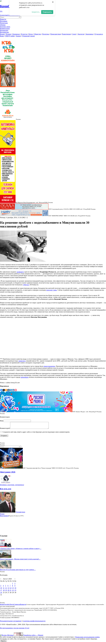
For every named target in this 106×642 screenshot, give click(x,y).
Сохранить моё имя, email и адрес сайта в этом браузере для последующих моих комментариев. (36, 432)
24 (1, 592)
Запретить (36, 12)
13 (8, 588)
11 (3, 588)
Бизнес (2, 34)
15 (13, 588)
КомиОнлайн (4, 604)
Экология (80, 34)
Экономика (89, 34)
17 (1, 590)
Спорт (74, 34)
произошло (24, 377)
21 (10, 590)
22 (13, 590)
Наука (30, 34)
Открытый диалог (28, 36)
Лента (11, 604)
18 (4, 590)
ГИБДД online (10, 36)
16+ (1, 11)
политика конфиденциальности (34, 621)
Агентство (3, 15)
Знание (18, 36)
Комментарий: (5, 428)
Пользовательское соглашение (10, 621)
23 (15, 590)
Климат (8, 34)
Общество (37, 34)
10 (1, 588)
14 (10, 588)
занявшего (20, 272)
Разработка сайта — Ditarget (33, 635)
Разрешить (47, 12)
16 (15, 588)
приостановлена (49, 366)
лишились (22, 361)
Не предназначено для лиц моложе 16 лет (14, 628)
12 (6, 588)
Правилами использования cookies (87, 637)
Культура (24, 34)
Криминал (16, 34)
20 (8, 590)
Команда (23, 604)
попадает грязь (51, 290)
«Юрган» (26, 285)
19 (6, 590)
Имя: (1, 421)
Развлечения (66, 34)
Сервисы (17, 604)
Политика (45, 34)
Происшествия (55, 34)
